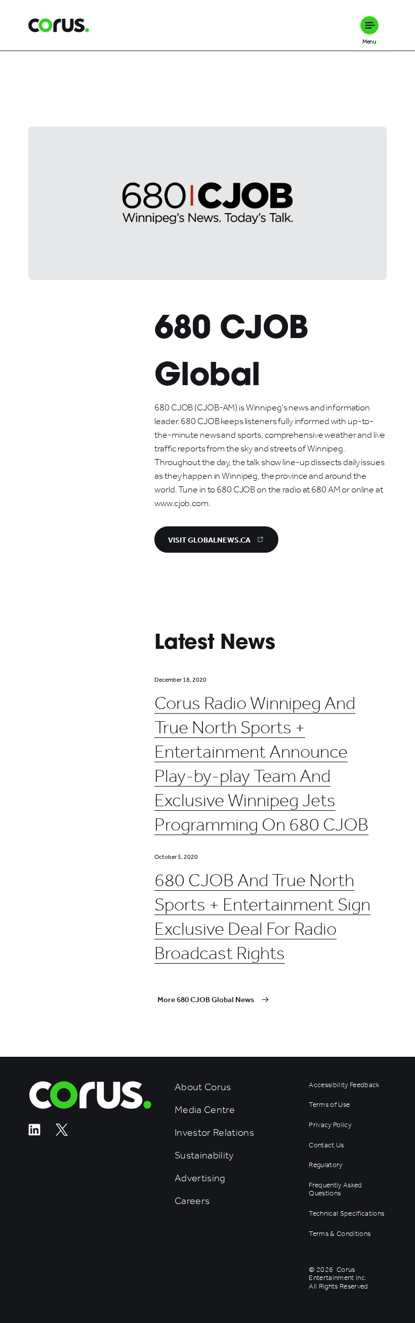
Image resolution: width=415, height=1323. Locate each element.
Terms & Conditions (339, 1234)
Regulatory (325, 1165)
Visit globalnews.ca (209, 540)
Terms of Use (329, 1105)
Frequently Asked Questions (335, 1189)
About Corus (203, 1087)
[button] (369, 25)
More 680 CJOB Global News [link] (205, 999)
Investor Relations (214, 1132)
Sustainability (204, 1155)
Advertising (200, 1178)
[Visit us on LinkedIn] (34, 1133)
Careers (192, 1201)
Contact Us (326, 1145)
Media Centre (205, 1109)
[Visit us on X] (62, 1133)
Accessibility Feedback (344, 1085)
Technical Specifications (346, 1214)
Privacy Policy (330, 1125)
